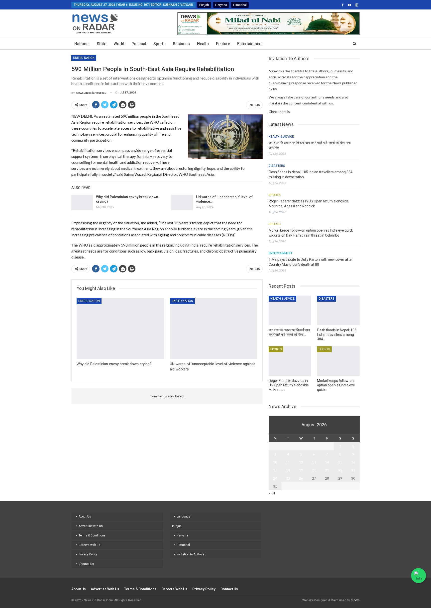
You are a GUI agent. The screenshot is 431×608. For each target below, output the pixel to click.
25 (288, 478)
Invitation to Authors (191, 554)
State (101, 43)
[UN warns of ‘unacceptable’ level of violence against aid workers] (182, 203)
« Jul (272, 493)
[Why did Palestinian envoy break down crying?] (82, 203)
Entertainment (250, 43)
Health (203, 43)
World (118, 43)
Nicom (355, 600)
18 (288, 470)
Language (183, 516)
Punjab (204, 5)
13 (314, 462)
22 (340, 470)
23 (353, 470)
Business (181, 43)
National (82, 43)
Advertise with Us (91, 526)
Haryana (221, 5)
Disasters (277, 166)
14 (327, 462)
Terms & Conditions (92, 535)
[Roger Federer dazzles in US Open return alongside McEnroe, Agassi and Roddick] (290, 361)
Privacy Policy (88, 554)
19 (301, 470)
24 (275, 478)
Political (138, 43)
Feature (223, 43)
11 (288, 462)
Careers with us (89, 545)
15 (340, 462)
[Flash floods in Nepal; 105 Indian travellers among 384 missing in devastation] (338, 310)
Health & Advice (281, 136)
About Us (85, 516)
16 (353, 462)
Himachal (240, 5)
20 (314, 470)
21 (327, 470)
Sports (159, 43)
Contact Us (86, 564)
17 (275, 470)
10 (275, 462)
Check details (279, 111)
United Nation (84, 58)
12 (301, 462)
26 (301, 478)
